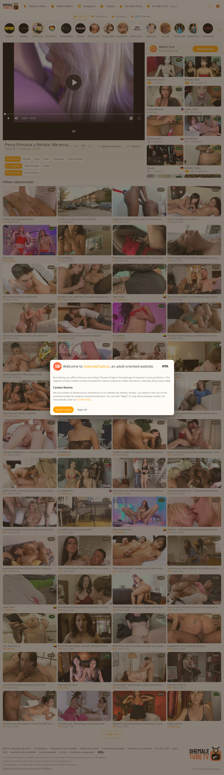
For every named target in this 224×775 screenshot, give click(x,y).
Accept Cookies (63, 409)
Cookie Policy (84, 399)
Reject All (82, 409)
